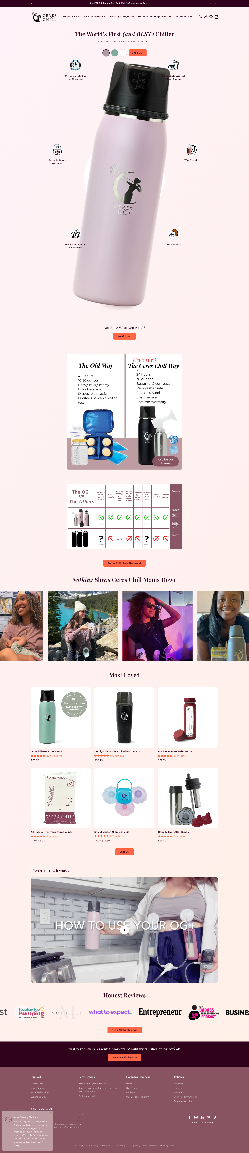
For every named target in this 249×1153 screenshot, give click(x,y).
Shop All (124, 851)
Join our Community (202, 1122)
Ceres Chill (87, 1146)
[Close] (50, 1112)
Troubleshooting (40, 1092)
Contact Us (37, 1083)
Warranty (179, 1092)
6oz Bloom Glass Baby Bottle (175, 751)
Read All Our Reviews (124, 1030)
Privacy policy (134, 1146)
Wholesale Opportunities (92, 1083)
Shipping (179, 1083)
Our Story (131, 1088)
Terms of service (150, 1146)
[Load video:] (124, 930)
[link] (21, 1018)
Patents (130, 1083)
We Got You (124, 336)
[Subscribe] (79, 1117)
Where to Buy (38, 1097)
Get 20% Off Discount (124, 1057)
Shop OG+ (138, 52)
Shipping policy (167, 1146)
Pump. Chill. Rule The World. (124, 563)
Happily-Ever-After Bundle (174, 832)
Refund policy (119, 1146)
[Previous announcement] (32, 3)
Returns (178, 1088)
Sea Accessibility (183, 1101)
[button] (121, 16)
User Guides (37, 1088)
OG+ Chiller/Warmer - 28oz (46, 751)
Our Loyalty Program (137, 1097)
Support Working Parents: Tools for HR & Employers (98, 1090)
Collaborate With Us (89, 1096)
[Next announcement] (210, 3)
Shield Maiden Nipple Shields (111, 832)
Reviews (130, 1092)
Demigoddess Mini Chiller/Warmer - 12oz (118, 751)
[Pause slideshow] (215, 3)
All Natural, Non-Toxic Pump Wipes (51, 832)
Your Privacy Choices (185, 1097)
